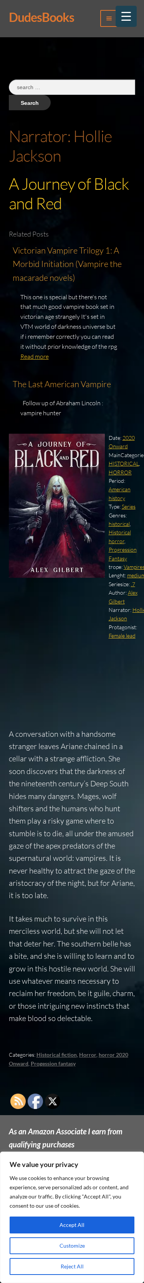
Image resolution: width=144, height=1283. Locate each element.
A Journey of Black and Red (69, 193)
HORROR (120, 472)
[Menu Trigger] (126, 16)
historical (119, 523)
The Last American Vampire (62, 384)
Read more (34, 356)
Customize (72, 1245)
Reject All (72, 1266)
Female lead (122, 635)
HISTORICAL (124, 463)
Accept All (72, 1225)
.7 (133, 584)
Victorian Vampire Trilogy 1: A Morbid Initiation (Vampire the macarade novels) (67, 264)
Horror (87, 1054)
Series (129, 506)
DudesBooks (41, 17)
